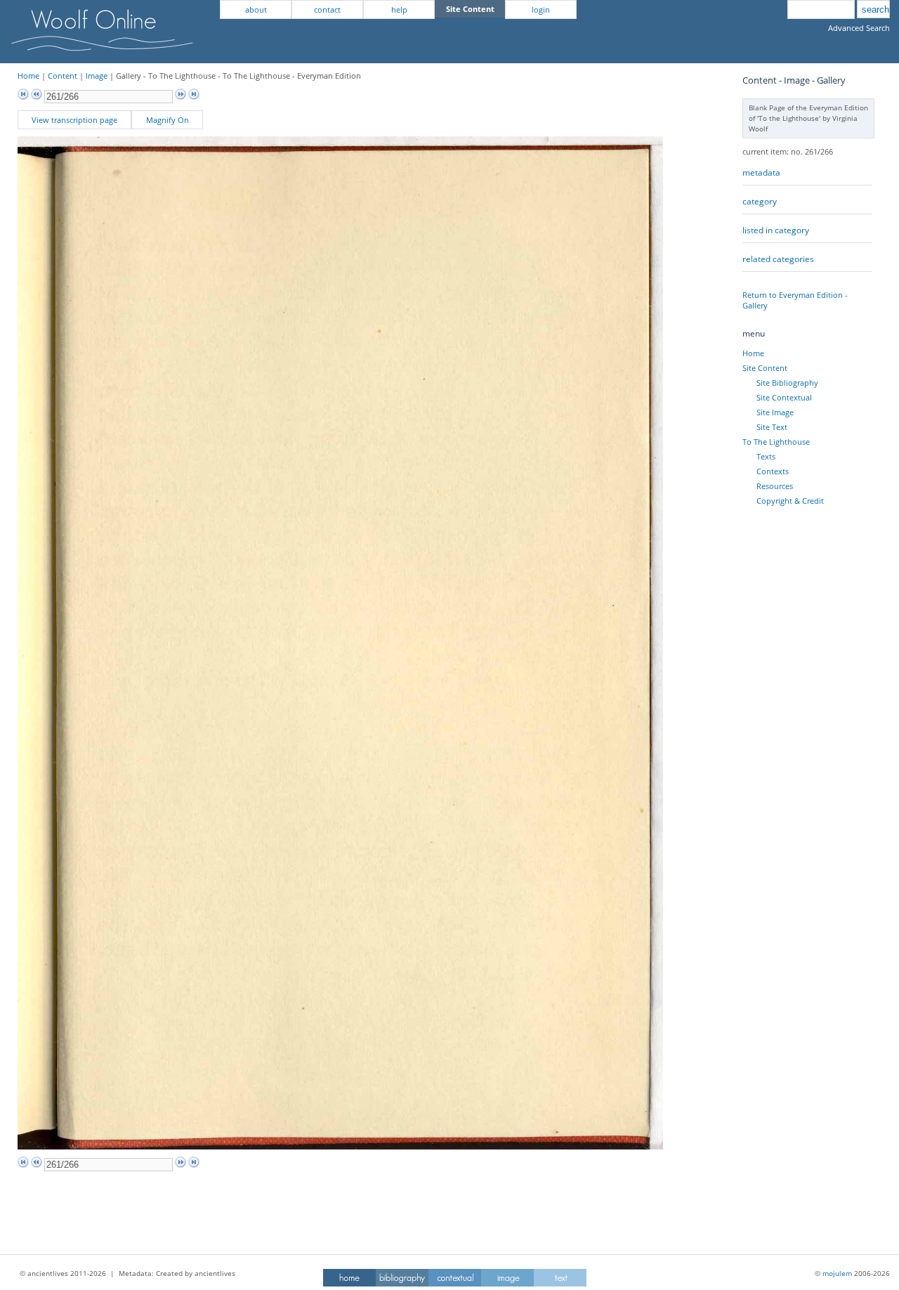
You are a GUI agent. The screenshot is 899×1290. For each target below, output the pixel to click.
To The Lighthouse (776, 441)
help (399, 9)
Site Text (771, 427)
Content (62, 75)
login (541, 9)
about (256, 9)
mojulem (837, 1273)
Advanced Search (859, 27)
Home (28, 75)
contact (327, 9)
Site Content (764, 368)
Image (96, 75)
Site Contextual (784, 397)
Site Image (775, 412)
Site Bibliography (787, 382)
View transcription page (74, 120)
